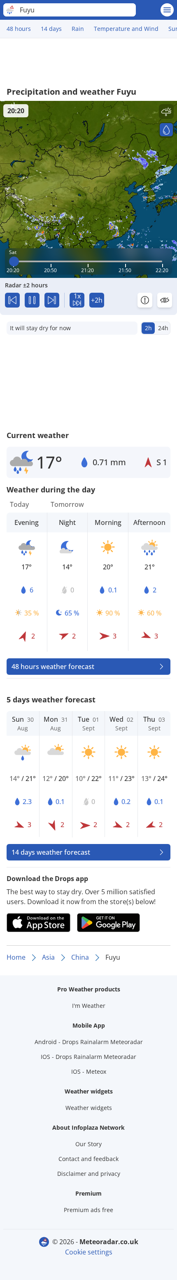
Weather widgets (88, 1108)
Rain (78, 29)
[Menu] (167, 9)
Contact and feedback (88, 1159)
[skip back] (12, 300)
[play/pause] (32, 300)
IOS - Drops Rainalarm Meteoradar (88, 1057)
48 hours (19, 29)
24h (163, 328)
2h (148, 328)
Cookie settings (88, 1252)
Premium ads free (88, 1210)
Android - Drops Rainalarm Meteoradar (89, 1042)
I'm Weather (88, 1006)
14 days (51, 29)
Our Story (88, 1144)
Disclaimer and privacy (88, 1173)
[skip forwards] (51, 300)
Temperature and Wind (126, 29)
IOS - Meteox (88, 1071)
